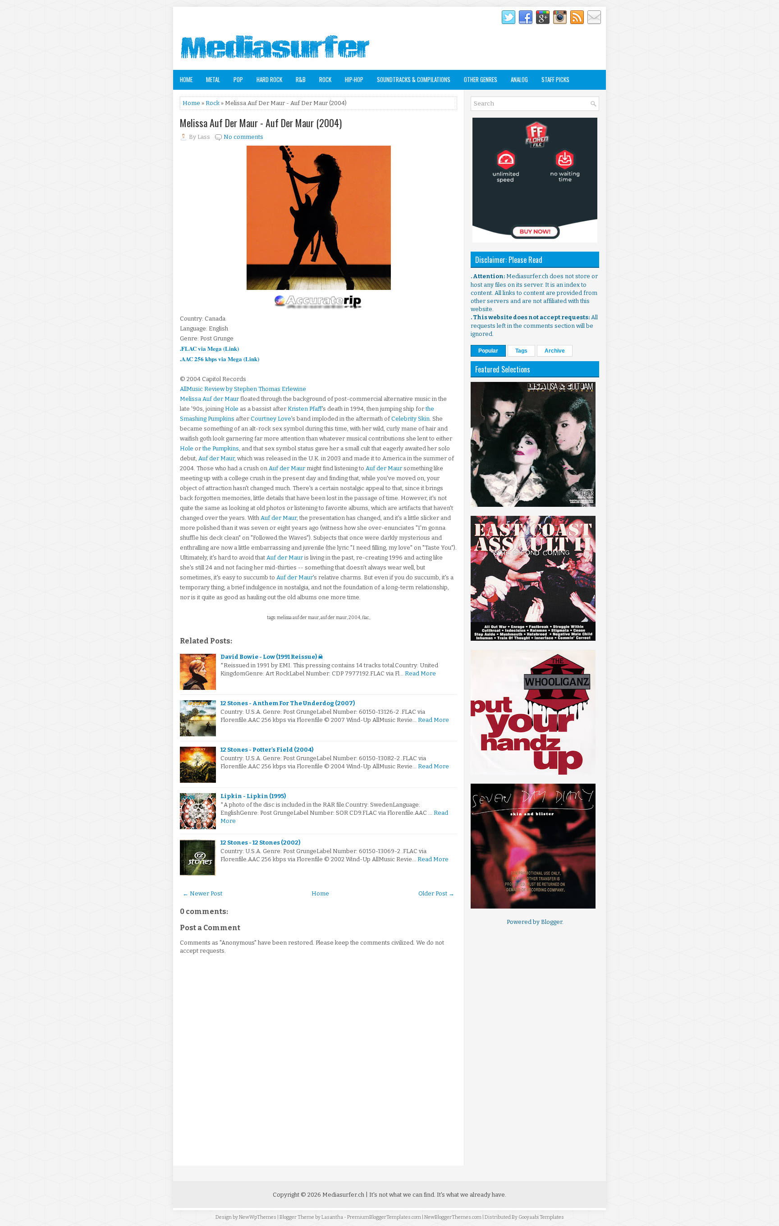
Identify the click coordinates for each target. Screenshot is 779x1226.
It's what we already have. (471, 1194)
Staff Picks (555, 79)
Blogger (551, 921)
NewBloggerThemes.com (452, 1217)
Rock (325, 79)
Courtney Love (271, 418)
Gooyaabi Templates (541, 1217)
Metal (213, 79)
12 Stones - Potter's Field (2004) (266, 749)
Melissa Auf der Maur (209, 398)
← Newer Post (202, 893)
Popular (488, 351)
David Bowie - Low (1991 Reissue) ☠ (271, 656)
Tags (521, 351)
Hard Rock (269, 79)
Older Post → (436, 893)
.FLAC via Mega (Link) (209, 348)
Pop (238, 79)
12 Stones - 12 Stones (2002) (260, 842)
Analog (519, 79)
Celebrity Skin (410, 418)
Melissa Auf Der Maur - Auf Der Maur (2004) (261, 123)
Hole (231, 408)
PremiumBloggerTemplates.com (384, 1217)
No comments (243, 136)
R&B (301, 79)
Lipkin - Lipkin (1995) (253, 796)
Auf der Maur (216, 458)
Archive (555, 351)
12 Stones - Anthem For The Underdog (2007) (287, 703)
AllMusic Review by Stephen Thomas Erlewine (243, 389)
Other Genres (480, 79)
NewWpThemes (257, 1217)
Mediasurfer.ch (343, 1194)
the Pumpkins (220, 448)
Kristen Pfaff (305, 408)
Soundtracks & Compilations (413, 79)
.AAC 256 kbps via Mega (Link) (219, 358)
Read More (420, 673)
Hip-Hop (354, 79)
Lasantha (332, 1217)
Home (186, 79)
